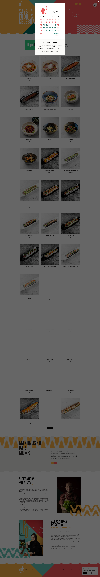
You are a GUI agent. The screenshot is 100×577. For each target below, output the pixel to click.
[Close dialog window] (98, 2)
